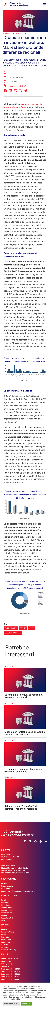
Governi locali (9, 33)
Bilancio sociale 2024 (9, 959)
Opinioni (4, 945)
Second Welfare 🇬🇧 (8, 950)
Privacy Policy (6, 964)
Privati (3, 900)
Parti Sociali (5, 902)
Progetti (4, 915)
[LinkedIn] (10, 92)
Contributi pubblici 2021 (10, 979)
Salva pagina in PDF (18, 86)
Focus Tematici (7, 918)
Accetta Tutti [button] (26, 1004)
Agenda (4, 929)
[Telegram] (40, 841)
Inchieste (4, 947)
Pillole (3, 934)
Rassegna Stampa (8, 932)
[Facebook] (5, 92)
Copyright (5, 966)
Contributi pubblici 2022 (10, 977)
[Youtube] (45, 841)
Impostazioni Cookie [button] (11, 1004)
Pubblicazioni (6, 913)
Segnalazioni (6, 940)
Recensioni (5, 942)
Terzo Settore (6, 905)
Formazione (5, 889)
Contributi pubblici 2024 (10, 971)
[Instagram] (30, 841)
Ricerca (4, 883)
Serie (3, 920)
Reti (31, 628)
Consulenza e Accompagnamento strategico (18, 891)
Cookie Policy (6, 961)
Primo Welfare (6, 910)
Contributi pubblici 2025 (10, 969)
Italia (23, 628)
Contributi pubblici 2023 (10, 974)
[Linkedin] (25, 841)
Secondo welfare (13, 633)
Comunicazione (7, 886)
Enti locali (22, 33)
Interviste (5, 937)
